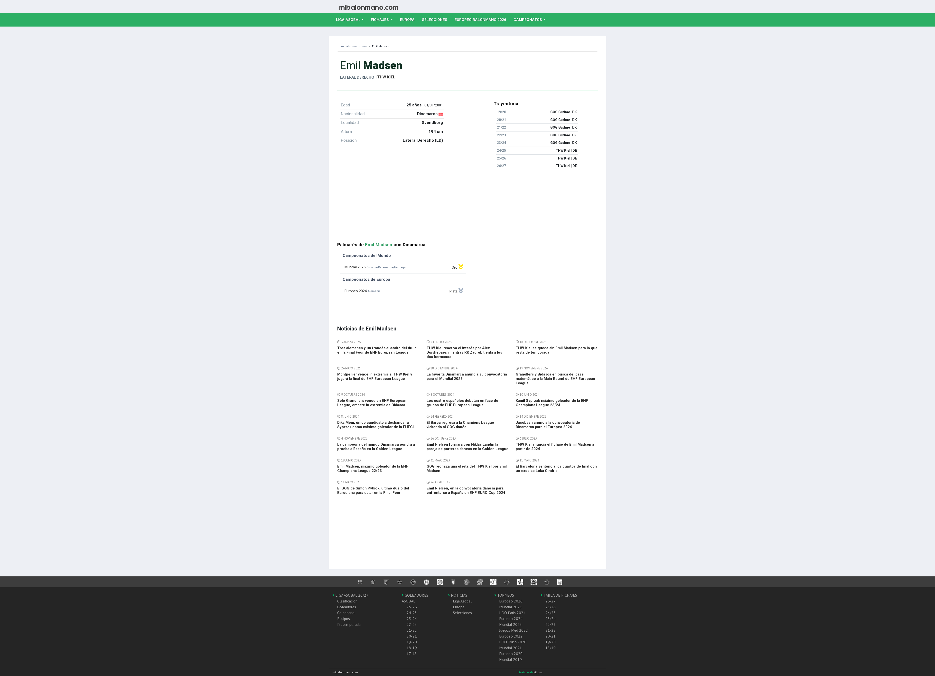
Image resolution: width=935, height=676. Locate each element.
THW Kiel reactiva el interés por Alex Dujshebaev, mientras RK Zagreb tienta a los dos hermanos (464, 352)
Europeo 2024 (511, 618)
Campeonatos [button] (528, 20)
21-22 (412, 630)
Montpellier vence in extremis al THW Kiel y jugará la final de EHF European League (374, 376)
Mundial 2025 (510, 606)
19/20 (550, 641)
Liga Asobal (462, 601)
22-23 (412, 624)
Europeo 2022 (511, 636)
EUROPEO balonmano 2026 (482, 19)
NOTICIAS (458, 595)
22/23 (550, 624)
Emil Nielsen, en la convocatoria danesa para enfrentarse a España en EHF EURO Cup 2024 (466, 490)
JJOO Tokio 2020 (512, 641)
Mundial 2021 (510, 647)
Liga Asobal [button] (348, 20)
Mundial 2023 (510, 624)
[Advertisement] (467, 208)
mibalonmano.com (354, 46)
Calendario (346, 612)
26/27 (550, 601)
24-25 (412, 612)
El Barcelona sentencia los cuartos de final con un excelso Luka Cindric (556, 468)
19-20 (412, 641)
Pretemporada (349, 624)
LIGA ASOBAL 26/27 (351, 595)
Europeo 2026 (511, 601)
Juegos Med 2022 (513, 630)
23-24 (412, 618)
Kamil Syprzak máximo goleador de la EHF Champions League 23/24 (552, 402)
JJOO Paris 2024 (512, 612)
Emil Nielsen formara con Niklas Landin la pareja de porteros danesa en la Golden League (467, 446)
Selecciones (436, 19)
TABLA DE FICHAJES (559, 595)
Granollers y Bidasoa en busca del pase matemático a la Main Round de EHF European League (555, 378)
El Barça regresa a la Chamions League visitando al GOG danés (460, 424)
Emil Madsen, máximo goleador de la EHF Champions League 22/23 (372, 468)
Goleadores (346, 606)
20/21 (550, 636)
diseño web (525, 672)
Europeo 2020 (511, 653)
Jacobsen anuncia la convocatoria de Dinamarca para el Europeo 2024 (548, 424)
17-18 (412, 653)
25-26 (412, 606)
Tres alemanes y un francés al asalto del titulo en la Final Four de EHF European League (377, 350)
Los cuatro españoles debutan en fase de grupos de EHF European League (462, 402)
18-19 (412, 647)
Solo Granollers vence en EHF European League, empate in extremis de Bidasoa (371, 402)
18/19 (550, 647)
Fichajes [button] (380, 20)
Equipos (343, 618)
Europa (409, 19)
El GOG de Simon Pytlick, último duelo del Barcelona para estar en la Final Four (373, 490)
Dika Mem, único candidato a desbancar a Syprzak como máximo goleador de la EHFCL (376, 424)
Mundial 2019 (510, 659)
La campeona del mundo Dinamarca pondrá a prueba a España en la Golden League (376, 446)
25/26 (550, 606)
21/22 (550, 630)
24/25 (550, 612)
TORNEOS (505, 595)
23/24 (550, 618)
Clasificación (347, 601)
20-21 (412, 636)
